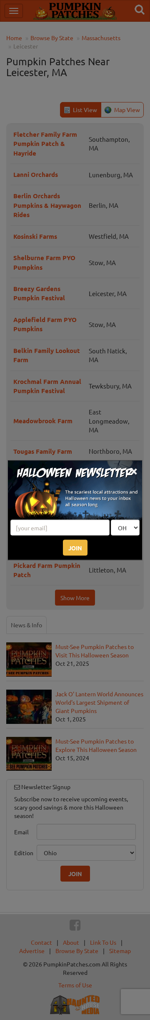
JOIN (75, 547)
